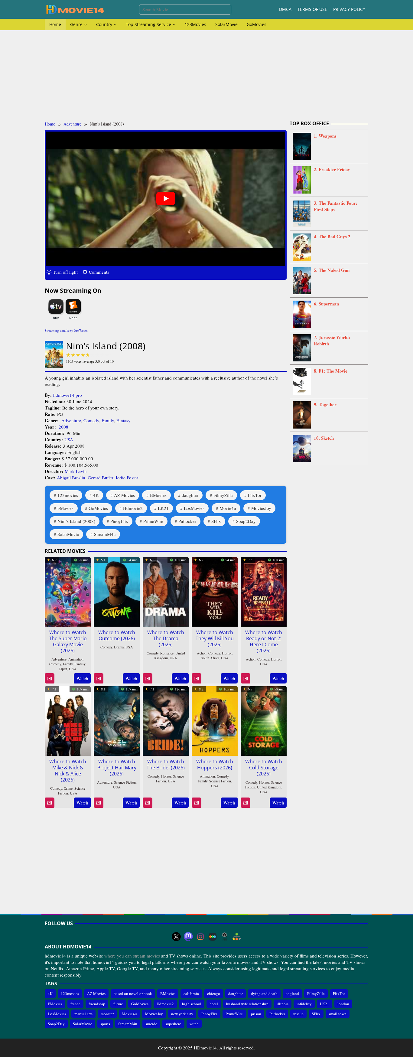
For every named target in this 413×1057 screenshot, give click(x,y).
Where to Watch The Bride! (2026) (166, 764)
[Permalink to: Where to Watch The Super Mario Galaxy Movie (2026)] (67, 591)
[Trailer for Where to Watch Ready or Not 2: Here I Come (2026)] (245, 678)
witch (194, 1023)
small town (337, 1013)
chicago (213, 993)
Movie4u (228, 508)
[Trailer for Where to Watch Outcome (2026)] (98, 678)
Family (108, 420)
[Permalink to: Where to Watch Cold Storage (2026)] (263, 720)
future (118, 1003)
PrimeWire (153, 521)
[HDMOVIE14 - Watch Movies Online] (75, 9)
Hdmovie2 (133, 508)
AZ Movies (124, 495)
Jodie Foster (126, 478)
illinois (282, 1003)
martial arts (83, 1013)
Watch (82, 678)
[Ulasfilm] (224, 936)
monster (107, 1013)
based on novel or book (133, 993)
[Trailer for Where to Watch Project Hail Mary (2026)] (98, 803)
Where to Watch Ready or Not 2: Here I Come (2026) (263, 641)
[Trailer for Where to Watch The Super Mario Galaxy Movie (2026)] (49, 678)
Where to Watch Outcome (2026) (116, 635)
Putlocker (187, 521)
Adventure (71, 420)
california (191, 993)
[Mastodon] (188, 936)
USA (68, 439)
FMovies (65, 508)
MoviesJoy (261, 508)
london (343, 1003)
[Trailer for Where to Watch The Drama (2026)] (147, 678)
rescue (298, 1013)
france (75, 1003)
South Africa (210, 657)
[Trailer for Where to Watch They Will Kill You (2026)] (196, 678)
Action (202, 653)
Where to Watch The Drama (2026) (165, 638)
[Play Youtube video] (165, 199)
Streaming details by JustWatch (66, 330)
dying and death (264, 993)
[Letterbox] (212, 936)
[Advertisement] (206, 75)
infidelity (304, 1003)
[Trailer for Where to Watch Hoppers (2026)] (196, 803)
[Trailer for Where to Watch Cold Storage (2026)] (245, 803)
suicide (151, 1023)
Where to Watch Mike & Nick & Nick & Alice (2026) (67, 770)
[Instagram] (200, 936)
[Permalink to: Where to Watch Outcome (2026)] (116, 591)
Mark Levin (76, 471)
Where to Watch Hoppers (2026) (214, 764)
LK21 (163, 508)
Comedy (91, 420)
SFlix (216, 521)
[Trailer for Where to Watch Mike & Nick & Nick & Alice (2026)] (49, 803)
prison (256, 1013)
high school (191, 1003)
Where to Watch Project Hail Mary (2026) (116, 767)
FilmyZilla (223, 495)
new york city (182, 1013)
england (292, 993)
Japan (63, 668)
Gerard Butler (100, 478)
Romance (167, 653)
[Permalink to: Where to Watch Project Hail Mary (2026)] (116, 720)
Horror (227, 653)
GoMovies (98, 508)
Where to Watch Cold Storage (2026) (263, 767)
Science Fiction (125, 782)
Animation (75, 659)
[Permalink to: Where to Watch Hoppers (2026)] (214, 720)
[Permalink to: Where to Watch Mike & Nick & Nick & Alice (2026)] (67, 720)
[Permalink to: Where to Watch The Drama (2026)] (165, 591)
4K (96, 495)
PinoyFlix (119, 521)
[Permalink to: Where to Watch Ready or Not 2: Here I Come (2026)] (263, 591)
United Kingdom (269, 787)
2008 (63, 427)
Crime (68, 788)
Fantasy (123, 420)
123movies (67, 495)
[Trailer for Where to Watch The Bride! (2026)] (147, 803)
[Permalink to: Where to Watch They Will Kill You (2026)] (214, 591)
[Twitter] (176, 936)
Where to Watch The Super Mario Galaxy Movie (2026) (68, 641)
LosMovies (194, 508)
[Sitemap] (236, 936)
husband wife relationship (247, 1003)
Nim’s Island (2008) (76, 521)
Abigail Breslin (71, 478)
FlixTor (255, 495)
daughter (190, 495)
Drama (119, 646)
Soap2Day (246, 521)
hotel (214, 1003)
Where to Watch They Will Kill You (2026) (215, 638)
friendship (97, 1003)
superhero (173, 1023)
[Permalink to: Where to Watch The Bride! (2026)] (165, 720)
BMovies (158, 495)
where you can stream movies (132, 956)
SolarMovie (68, 534)
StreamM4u (105, 534)
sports (105, 1023)
